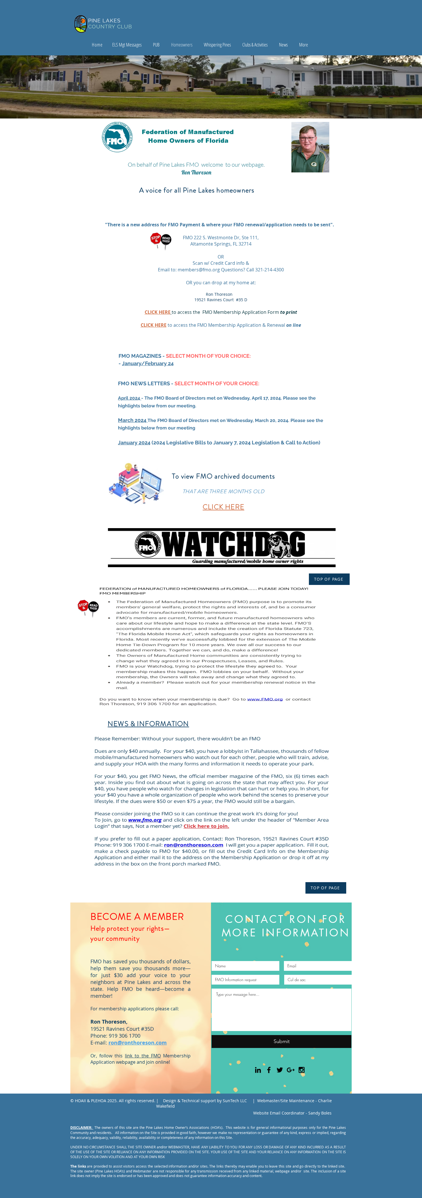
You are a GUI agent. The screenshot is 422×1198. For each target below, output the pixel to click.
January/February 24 (148, 363)
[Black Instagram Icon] (301, 1070)
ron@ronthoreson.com (138, 1042)
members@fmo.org (199, 270)
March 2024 (133, 420)
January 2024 (134, 442)
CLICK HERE (154, 325)
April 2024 (129, 398)
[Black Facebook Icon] (269, 1070)
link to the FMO (143, 1056)
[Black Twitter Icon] (280, 1070)
